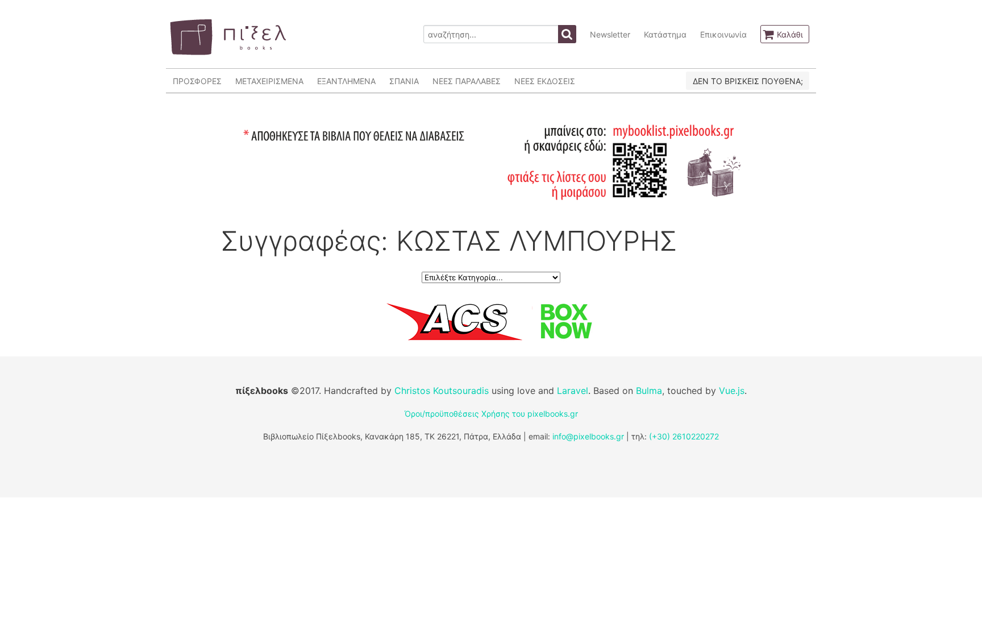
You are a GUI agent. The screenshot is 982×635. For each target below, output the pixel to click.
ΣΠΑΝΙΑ (404, 81)
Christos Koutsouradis (441, 390)
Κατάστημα (665, 34)
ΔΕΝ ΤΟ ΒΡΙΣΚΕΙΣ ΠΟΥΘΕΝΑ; (748, 81)
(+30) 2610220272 (684, 436)
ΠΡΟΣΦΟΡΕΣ (197, 81)
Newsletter (610, 34)
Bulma (649, 390)
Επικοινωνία (723, 34)
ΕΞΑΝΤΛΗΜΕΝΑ (346, 81)
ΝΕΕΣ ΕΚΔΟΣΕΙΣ (544, 81)
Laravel (572, 390)
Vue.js (731, 390)
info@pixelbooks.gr (588, 436)
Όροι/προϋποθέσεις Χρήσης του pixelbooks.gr (491, 413)
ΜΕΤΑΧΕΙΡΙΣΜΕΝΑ (269, 81)
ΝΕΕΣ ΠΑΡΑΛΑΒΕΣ (466, 81)
